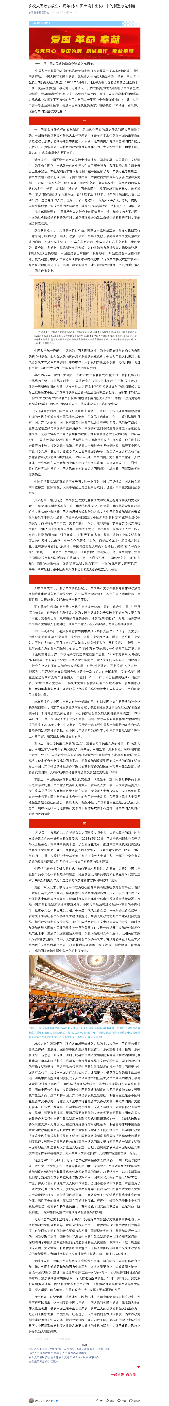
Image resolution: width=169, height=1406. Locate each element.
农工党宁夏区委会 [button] (39, 12)
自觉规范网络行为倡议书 (44, 1361)
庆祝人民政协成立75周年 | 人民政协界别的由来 (58, 1353)
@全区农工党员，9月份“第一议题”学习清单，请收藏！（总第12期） (70, 1349)
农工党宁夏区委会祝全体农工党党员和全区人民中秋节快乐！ (65, 1357)
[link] (47, 1401)
